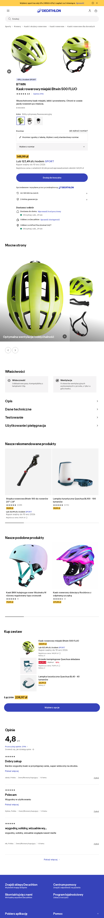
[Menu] (8, 11)
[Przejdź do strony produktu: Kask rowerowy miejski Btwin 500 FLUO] (28, 647)
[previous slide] (8, 350)
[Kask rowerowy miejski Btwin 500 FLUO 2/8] (77, 52)
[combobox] (52, 147)
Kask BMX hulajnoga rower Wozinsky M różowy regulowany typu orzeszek (26, 594)
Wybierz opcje (52, 707)
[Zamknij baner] (97, 3)
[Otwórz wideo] (9, 71)
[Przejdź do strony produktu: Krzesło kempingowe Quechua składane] (28, 666)
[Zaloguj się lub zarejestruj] (90, 11)
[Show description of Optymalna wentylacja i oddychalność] (65, 336)
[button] (27, 518)
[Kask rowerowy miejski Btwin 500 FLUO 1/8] (28, 52)
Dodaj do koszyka (52, 177)
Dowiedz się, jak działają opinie (18, 749)
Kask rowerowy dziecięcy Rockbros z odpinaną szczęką (72, 594)
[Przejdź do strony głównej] (49, 10)
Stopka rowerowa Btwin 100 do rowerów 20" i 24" (27, 500)
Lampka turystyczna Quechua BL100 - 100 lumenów (74, 500)
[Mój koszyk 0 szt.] (96, 11)
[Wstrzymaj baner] (93, 3)
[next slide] (15, 350)
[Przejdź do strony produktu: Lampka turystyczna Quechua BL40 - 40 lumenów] (28, 683)
